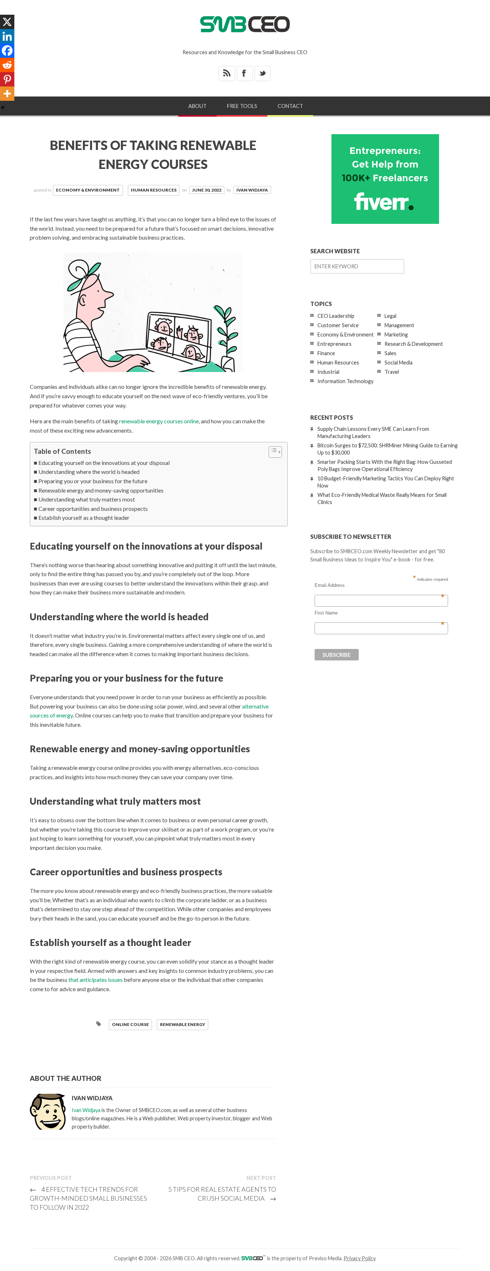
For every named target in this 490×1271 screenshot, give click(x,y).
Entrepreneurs (334, 344)
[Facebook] (7, 50)
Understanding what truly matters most (86, 499)
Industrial (328, 372)
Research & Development (414, 344)
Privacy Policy (359, 1258)
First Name (379, 613)
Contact (290, 106)
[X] (7, 22)
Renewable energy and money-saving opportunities (101, 490)
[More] (7, 93)
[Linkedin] (7, 36)
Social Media (399, 362)
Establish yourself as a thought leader (83, 517)
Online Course (130, 1024)
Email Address (379, 585)
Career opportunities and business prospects (93, 508)
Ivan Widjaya (252, 190)
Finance (326, 353)
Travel (392, 372)
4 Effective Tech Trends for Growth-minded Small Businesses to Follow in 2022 (88, 1198)
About (197, 106)
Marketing (396, 334)
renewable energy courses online (159, 421)
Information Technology (345, 381)
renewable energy (182, 1024)
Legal (390, 316)
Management (399, 325)
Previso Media (325, 1258)
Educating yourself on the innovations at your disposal (104, 462)
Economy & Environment (88, 190)
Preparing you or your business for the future (92, 480)
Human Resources (153, 190)
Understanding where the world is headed (89, 471)
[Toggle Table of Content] (271, 452)
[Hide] (3, 107)
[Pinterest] (7, 79)
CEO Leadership (335, 316)
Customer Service (338, 325)
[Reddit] (7, 65)
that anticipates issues (96, 979)
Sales (390, 353)
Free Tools (242, 106)
